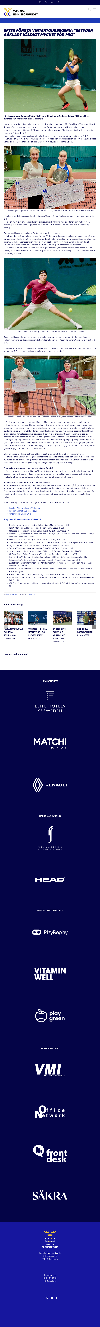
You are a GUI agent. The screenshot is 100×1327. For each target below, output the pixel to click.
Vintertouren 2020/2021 (20, 514)
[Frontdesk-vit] (50, 1135)
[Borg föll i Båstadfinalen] (86, 612)
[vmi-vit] (50, 1051)
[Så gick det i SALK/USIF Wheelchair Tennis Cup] (62, 612)
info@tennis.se (50, 1281)
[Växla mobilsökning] (89, 9)
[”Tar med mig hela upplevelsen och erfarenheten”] (37, 612)
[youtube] (52, 1298)
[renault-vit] (50, 766)
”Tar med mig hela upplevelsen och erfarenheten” (37, 632)
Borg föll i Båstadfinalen (85, 631)
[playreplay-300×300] (50, 913)
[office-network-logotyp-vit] (50, 1093)
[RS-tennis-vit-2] (50, 819)
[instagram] (47, 1298)
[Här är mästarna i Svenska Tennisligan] (13, 612)
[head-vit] (50, 861)
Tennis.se (32, 594)
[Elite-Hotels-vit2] (50, 683)
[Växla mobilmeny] (94, 9)
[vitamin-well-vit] (50, 955)
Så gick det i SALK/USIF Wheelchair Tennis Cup (59, 634)
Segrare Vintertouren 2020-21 (22, 520)
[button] (6, 627)
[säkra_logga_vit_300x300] (50, 1176)
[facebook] (57, 1298)
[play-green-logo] (50, 997)
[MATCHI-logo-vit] (50, 725)
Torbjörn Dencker (11, 594)
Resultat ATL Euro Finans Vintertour (24, 508)
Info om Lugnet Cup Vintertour (23, 511)
